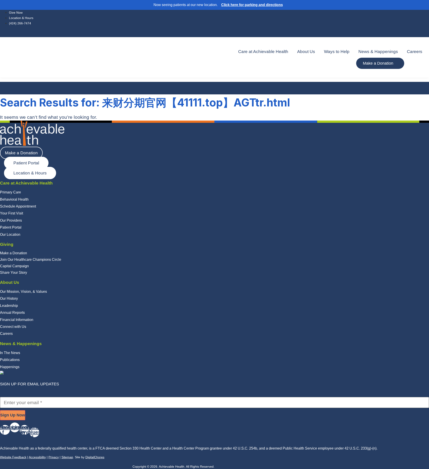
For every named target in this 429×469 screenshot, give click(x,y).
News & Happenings (378, 51)
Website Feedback (13, 457)
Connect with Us (13, 327)
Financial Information (16, 320)
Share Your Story (13, 272)
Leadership (9, 306)
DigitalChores (94, 457)
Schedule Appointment (18, 206)
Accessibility (37, 457)
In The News (10, 353)
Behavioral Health (14, 199)
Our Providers (11, 220)
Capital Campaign (14, 266)
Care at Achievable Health (263, 51)
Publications (10, 360)
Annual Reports (12, 312)
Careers (414, 51)
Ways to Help (336, 51)
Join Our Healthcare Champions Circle (30, 259)
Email (6, 394)
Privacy (53, 457)
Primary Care (10, 192)
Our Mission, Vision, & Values (23, 291)
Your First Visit (11, 213)
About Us (306, 51)
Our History (9, 298)
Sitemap (67, 457)
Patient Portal (10, 227)
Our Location (10, 234)
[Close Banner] (425, 5)
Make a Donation (13, 253)
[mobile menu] (214, 74)
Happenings (9, 367)
